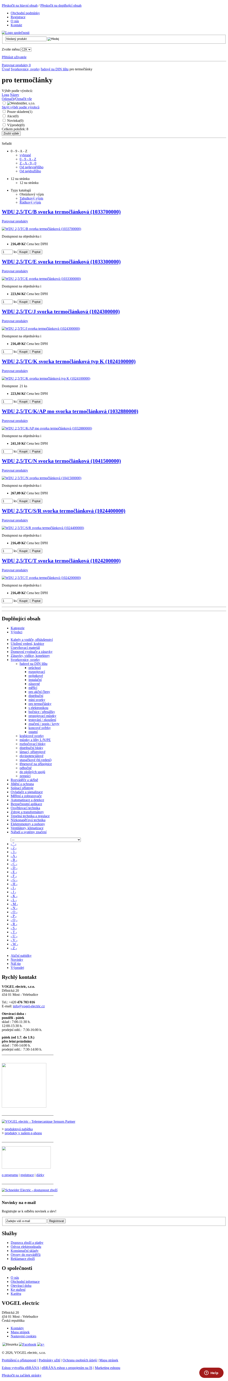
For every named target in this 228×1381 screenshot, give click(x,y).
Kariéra (16, 1293)
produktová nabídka (19, 1129)
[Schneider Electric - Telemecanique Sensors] (38, 1121)
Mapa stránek (20, 1332)
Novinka (15, 120)
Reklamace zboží (23, 1259)
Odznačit (8, 99)
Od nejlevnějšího (31, 167)
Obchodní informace (25, 1281)
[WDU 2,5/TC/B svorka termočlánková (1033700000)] (41, 229)
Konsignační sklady (25, 1251)
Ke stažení (18, 1289)
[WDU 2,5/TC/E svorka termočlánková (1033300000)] (41, 279)
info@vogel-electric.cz (29, 1006)
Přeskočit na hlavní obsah (20, 5)
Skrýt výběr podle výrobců (20, 107)
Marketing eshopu (107, 1368)
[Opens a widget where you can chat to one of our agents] (211, 1373)
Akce (12, 116)
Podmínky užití (49, 1360)
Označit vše (23, 99)
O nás (15, 1277)
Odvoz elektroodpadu (26, 1247)
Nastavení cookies (23, 1336)
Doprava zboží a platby (27, 1243)
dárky (40, 1175)
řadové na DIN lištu (55, 69)
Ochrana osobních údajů (80, 1360)
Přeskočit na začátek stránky (21, 1375)
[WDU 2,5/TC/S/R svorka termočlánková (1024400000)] (43, 528)
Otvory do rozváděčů (26, 1255)
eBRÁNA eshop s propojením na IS (67, 1368)
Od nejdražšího (30, 171)
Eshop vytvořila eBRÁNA (20, 1368)
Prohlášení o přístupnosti (19, 1360)
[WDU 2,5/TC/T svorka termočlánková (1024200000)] (41, 578)
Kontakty (17, 1328)
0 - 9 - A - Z (28, 159)
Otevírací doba (21, 1285)
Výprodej (15, 125)
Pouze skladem (19, 112)
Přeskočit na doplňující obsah (60, 5)
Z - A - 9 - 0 (28, 163)
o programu (10, 1175)
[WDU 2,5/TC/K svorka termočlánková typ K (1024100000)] (46, 378)
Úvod (6, 69)
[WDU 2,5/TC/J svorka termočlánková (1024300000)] (41, 328)
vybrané (25, 155)
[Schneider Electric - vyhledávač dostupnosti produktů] (29, 1190)
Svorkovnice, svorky (25, 69)
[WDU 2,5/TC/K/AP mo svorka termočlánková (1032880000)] (47, 428)
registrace (27, 1175)
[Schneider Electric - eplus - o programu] (26, 1167)
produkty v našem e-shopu (23, 1133)
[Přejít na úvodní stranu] (15, 33)
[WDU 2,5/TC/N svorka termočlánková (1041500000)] (41, 478)
